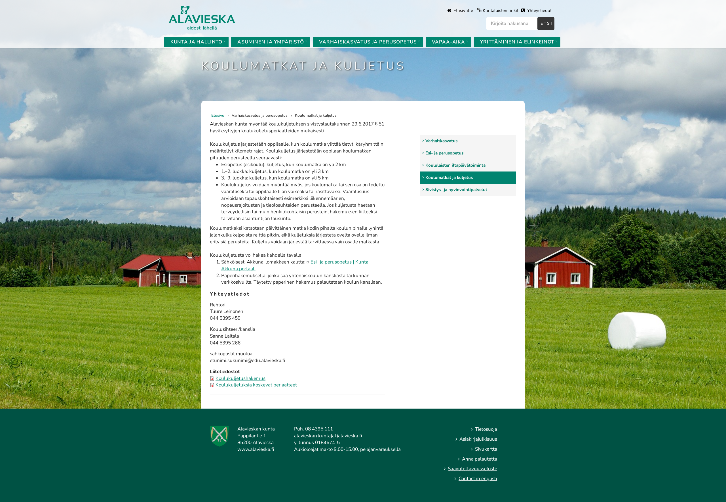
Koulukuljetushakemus (240, 378)
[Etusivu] (202, 17)
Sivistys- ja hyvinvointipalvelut (456, 190)
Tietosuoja (486, 429)
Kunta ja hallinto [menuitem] (196, 42)
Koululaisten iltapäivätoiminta (455, 165)
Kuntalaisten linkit (500, 10)
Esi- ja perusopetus (444, 153)
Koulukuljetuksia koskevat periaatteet (256, 385)
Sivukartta (486, 449)
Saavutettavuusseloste (472, 468)
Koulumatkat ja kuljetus (449, 177)
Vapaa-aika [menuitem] (448, 42)
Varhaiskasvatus (441, 141)
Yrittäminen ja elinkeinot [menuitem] (517, 42)
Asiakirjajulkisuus (478, 439)
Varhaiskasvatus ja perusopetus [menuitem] (368, 42)
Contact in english (478, 478)
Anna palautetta (479, 459)
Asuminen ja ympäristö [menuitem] (270, 42)
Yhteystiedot (539, 10)
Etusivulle (462, 10)
